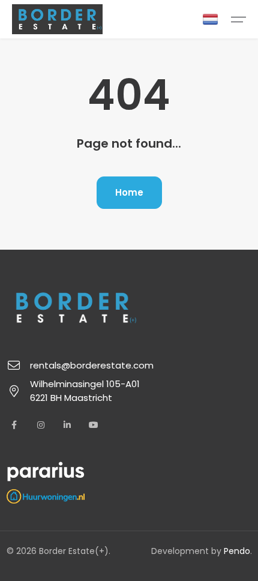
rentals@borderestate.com (92, 365)
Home (129, 192)
